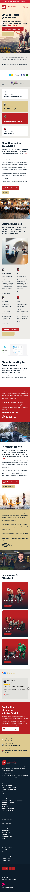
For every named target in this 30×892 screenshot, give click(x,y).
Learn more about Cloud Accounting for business (14, 383)
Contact (3, 791)
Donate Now (22, 83)
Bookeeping (5, 323)
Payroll (18, 321)
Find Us (3, 793)
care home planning (13, 472)
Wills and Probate (6, 860)
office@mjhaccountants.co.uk (12, 745)
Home (3, 783)
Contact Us (8, 33)
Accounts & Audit (6, 293)
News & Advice (5, 804)
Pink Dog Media (9, 887)
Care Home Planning (6, 856)
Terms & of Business (6, 873)
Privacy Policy (5, 875)
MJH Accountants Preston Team (9, 789)
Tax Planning (5, 840)
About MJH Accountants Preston (9, 787)
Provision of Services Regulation (9, 879)
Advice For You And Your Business (9, 810)
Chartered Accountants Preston (9, 819)
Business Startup (6, 830)
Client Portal (5, 815)
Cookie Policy (5, 877)
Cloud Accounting (6, 832)
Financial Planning (6, 858)
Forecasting (4, 834)
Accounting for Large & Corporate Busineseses (12, 800)
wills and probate (15, 473)
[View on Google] (4, 681)
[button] (2, 688)
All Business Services (8, 334)
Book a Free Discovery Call (13, 29)
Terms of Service (10, 777)
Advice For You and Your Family (8, 808)
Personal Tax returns (6, 849)
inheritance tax (18, 461)
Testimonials (5, 806)
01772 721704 (8, 740)
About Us (5, 192)
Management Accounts (7, 836)
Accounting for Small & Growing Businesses (11, 798)
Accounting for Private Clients (8, 802)
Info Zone (4, 812)
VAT (18, 291)
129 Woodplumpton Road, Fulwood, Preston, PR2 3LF (16, 751)
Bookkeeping (5, 828)
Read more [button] (6, 691)
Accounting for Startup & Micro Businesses (11, 796)
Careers (3, 817)
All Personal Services (8, 486)
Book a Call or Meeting (7, 785)
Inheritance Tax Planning (7, 854)
